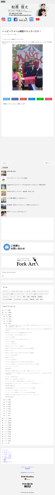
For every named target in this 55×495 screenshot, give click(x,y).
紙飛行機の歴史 (11, 171)
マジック (12, 296)
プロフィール (7, 454)
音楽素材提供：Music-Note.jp (27, 472)
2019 (6, 427)
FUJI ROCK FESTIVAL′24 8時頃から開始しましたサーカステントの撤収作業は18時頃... (28, 329)
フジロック (6, 296)
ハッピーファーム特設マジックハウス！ (16, 390)
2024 (6, 314)
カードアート (6, 291)
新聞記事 (32, 299)
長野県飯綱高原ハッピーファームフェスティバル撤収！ (21, 388)
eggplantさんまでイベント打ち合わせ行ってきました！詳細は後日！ (27, 184)
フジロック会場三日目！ (12, 376)
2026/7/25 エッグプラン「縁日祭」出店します (20, 191)
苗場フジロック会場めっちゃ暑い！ (15, 379)
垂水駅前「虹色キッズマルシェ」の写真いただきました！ (23, 205)
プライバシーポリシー (27, 467)
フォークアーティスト (42, 291)
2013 (6, 441)
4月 (7, 408)
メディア (19, 296)
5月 (7, 406)
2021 (6, 423)
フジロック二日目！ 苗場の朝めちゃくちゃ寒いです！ (20, 381)
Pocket (48, 99)
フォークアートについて (12, 366)
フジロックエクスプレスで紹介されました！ (17, 339)
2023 (6, 418)
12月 (7, 316)
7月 (7, 402)
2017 (6, 432)
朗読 (41, 299)
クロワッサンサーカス (17, 291)
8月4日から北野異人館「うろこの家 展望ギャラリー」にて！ (23, 371)
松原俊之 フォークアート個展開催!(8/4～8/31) (18, 332)
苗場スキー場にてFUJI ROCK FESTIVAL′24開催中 (19, 348)
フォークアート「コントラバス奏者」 (17, 178)
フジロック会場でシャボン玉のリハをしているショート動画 (22, 364)
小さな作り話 (17, 299)
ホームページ (7, 452)
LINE (40, 99)
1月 (7, 415)
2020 (6, 425)
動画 (5, 460)
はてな (31, 99)
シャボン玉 (27, 291)
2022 (6, 420)
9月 (7, 323)
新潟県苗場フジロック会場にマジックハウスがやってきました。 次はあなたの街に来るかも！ (28, 373)
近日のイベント (8, 462)
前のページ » (49, 163)
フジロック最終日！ (10, 341)
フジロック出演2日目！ (12, 355)
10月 (7, 321)
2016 (6, 434)
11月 (7, 319)
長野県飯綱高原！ (10, 397)
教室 (24, 296)
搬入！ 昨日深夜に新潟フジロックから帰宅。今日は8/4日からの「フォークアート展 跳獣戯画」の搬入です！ (28, 326)
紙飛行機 (33, 296)
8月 (7, 399)
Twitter (6, 99)
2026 (6, 310)
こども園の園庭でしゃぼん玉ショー (17, 198)
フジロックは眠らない (11, 344)
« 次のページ (6, 163)
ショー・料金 (7, 456)
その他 (33, 291)
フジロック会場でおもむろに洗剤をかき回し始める (19, 362)
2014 (6, 438)
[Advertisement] (27, 149)
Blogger (31, 492)
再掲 (28, 296)
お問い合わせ (7, 458)
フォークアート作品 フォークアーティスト (37, 294)
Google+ (23, 99)
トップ (6, 450)
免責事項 (27, 468)
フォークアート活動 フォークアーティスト (13, 294)
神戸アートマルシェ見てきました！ (17, 211)
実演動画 (40, 296)
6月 (7, 404)
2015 (6, 436)
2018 (6, 429)
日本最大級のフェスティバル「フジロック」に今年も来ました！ (23, 383)
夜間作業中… (8, 368)
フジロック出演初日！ (11, 359)
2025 (6, 312)
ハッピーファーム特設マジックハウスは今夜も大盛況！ (21, 392)
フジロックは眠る (10, 337)
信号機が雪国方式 (10, 385)
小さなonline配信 (7, 299)
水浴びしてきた (9, 350)
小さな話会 (25, 299)
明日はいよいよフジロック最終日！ (15, 346)
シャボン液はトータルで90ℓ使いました (16, 335)
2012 (6, 443)
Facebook (15, 99)
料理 (37, 299)
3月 (7, 411)
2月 (7, 413)
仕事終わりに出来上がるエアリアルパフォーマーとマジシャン (22, 394)
